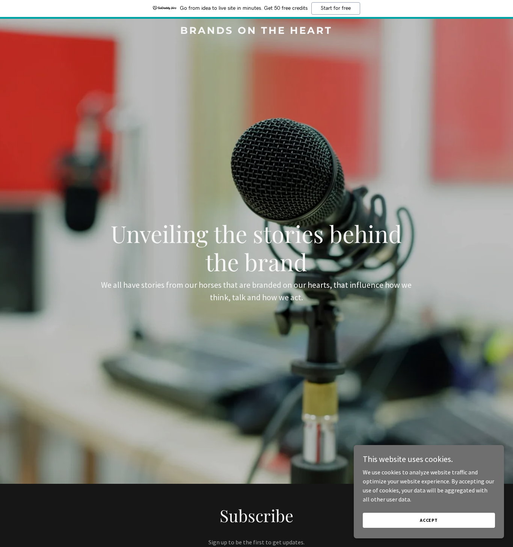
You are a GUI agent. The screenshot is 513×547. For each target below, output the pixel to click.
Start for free (336, 8)
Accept (429, 520)
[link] (256, 31)
